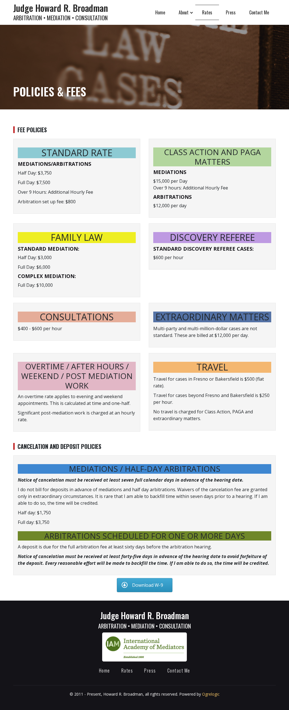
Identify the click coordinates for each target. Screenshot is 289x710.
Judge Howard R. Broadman (60, 11)
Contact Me (259, 12)
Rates (207, 12)
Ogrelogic (211, 694)
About (184, 12)
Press (231, 12)
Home (160, 12)
